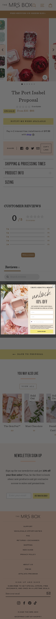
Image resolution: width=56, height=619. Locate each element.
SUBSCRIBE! (41, 331)
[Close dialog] (53, 286)
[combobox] (32, 322)
